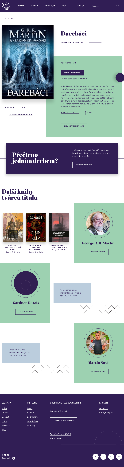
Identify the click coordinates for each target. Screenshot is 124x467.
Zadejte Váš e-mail (58, 411)
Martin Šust (98, 362)
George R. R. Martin (98, 242)
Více (64, 6)
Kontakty (31, 426)
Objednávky (32, 421)
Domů (4, 18)
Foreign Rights (106, 413)
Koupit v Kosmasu (72, 72)
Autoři (34, 6)
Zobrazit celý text (70, 113)
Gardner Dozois (26, 302)
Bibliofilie (6, 426)
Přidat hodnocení (84, 165)
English (80, 6)
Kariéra (30, 413)
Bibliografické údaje (74, 126)
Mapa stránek (56, 439)
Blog (4, 430)
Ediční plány (32, 417)
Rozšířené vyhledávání (60, 434)
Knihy (21, 6)
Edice (4, 421)
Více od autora (98, 252)
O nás (29, 408)
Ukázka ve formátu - (20, 115)
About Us (103, 408)
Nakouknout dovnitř (15, 107)
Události (50, 6)
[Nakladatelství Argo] (6, 6)
